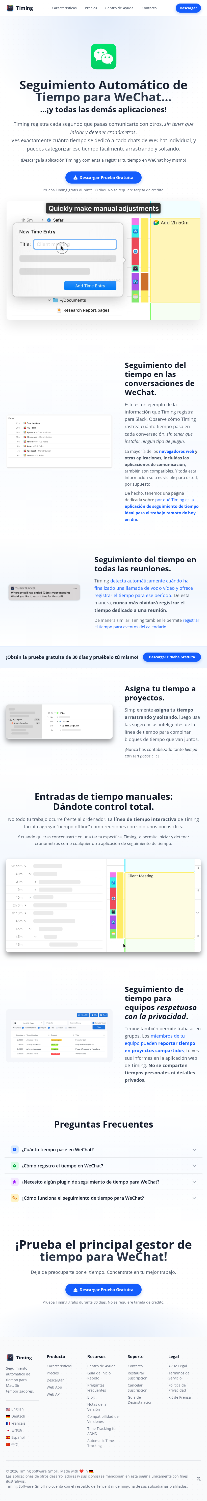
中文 (12, 1444)
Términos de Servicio (179, 1375)
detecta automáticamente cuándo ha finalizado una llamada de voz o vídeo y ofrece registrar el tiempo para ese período (143, 588)
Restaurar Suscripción (137, 1375)
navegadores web (176, 451)
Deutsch (15, 1416)
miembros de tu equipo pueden (160, 1043)
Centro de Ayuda (119, 8)
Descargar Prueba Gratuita (107, 177)
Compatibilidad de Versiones (103, 1419)
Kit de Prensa (179, 1397)
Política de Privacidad (177, 1388)
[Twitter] (198, 1479)
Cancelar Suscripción (137, 1388)
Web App (54, 1387)
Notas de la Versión (97, 1407)
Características (64, 8)
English (15, 1409)
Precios (91, 8)
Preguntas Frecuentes (96, 1388)
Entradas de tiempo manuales (102, 796)
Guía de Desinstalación (140, 1400)
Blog (91, 1397)
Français (15, 1423)
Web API (54, 1394)
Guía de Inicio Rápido (99, 1375)
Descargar (188, 8)
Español (15, 1437)
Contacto (149, 8)
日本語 (14, 1430)
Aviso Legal (177, 1366)
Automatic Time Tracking (100, 1443)
